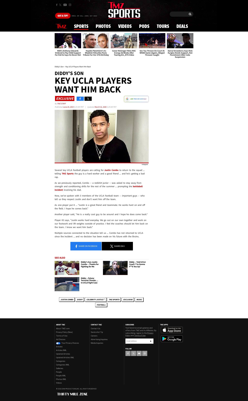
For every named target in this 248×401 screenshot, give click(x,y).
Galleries (59, 368)
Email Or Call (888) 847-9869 (84, 16)
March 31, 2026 (101, 107)
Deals (182, 26)
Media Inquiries (97, 343)
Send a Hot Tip (97, 332)
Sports (81, 26)
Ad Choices (60, 339)
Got (63, 16)
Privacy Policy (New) (64, 332)
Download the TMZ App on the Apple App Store (172, 330)
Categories (60, 361)
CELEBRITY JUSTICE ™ (95, 299)
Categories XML (62, 365)
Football (101, 305)
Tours (163, 26)
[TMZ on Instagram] (70, 5)
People (59, 372)
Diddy (80, 299)
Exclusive (128, 299)
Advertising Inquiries (99, 339)
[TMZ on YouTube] (139, 353)
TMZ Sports (68, 173)
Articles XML (61, 350)
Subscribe (150, 341)
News (61, 26)
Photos (103, 26)
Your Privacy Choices (70, 343)
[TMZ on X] (60, 5)
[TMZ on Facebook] (57, 5)
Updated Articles (63, 354)
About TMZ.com (63, 329)
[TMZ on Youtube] (65, 5)
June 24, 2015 (68, 107)
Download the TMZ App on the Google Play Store (172, 339)
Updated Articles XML (65, 358)
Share (87, 246)
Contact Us (95, 329)
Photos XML (61, 379)
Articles (59, 347)
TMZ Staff (61, 103)
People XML (61, 376)
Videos (125, 26)
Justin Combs (66, 299)
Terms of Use (61, 336)
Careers (94, 336)
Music (139, 299)
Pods (144, 26)
